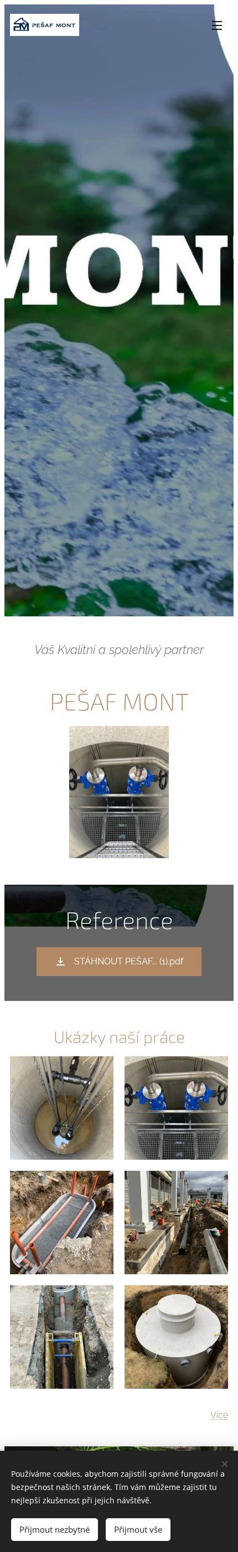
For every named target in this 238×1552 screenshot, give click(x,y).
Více (219, 1415)
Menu (217, 25)
